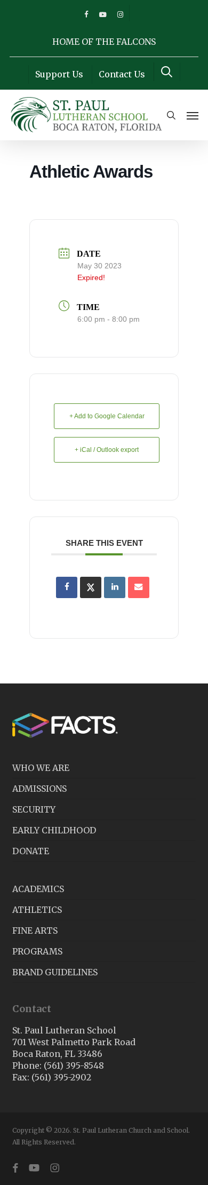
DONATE (30, 851)
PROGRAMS (37, 951)
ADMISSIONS (39, 788)
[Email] (138, 587)
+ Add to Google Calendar (107, 416)
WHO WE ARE (40, 767)
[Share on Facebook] (66, 587)
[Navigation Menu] (192, 115)
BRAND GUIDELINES (55, 972)
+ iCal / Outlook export (107, 450)
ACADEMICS (38, 889)
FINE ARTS (35, 930)
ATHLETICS (37, 909)
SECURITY (33, 809)
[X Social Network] (90, 587)
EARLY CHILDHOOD (54, 830)
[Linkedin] (114, 587)
